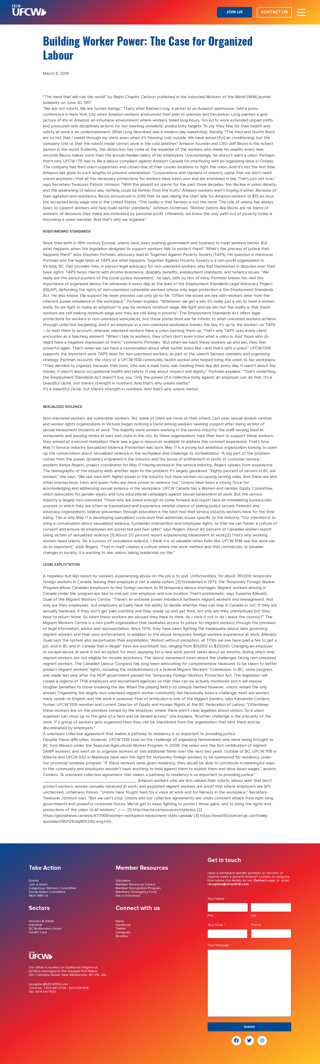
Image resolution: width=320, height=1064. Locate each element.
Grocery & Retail (41, 921)
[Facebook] (236, 1040)
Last (253, 915)
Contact (259, 880)
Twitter (121, 928)
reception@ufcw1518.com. (228, 884)
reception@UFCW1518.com (48, 984)
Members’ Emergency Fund (136, 892)
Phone (256, 925)
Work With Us (38, 895)
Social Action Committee (47, 892)
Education (123, 880)
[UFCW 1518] (29, 14)
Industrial (35, 925)
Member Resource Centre (135, 884)
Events (34, 880)
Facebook (123, 925)
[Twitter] (249, 1040)
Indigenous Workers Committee (52, 888)
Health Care (38, 932)
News (120, 921)
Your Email (217, 925)
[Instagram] (262, 1040)
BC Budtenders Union (45, 928)
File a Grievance (128, 895)
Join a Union (38, 884)
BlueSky (122, 936)
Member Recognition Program (138, 888)
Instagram (123, 932)
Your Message (220, 945)
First (210, 915)
